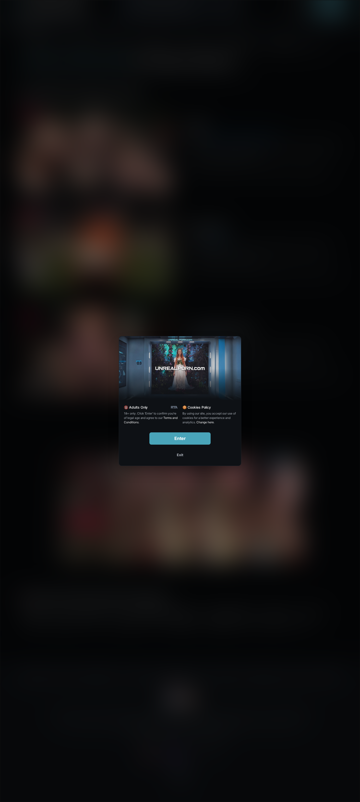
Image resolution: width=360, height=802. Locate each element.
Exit (180, 455)
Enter (180, 438)
